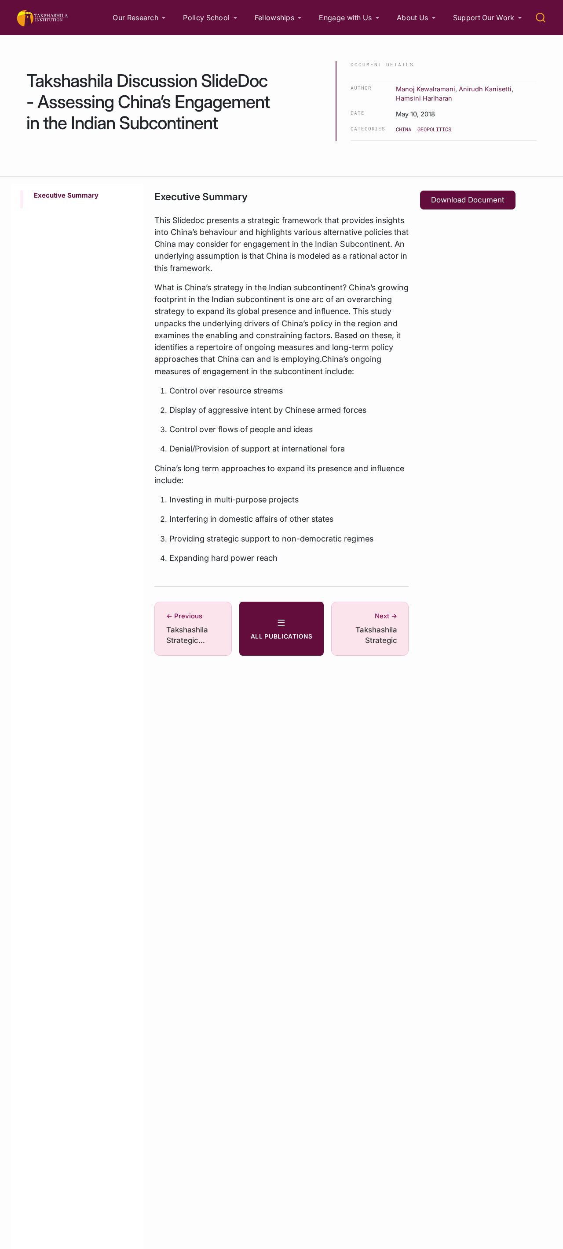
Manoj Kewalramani (425, 89)
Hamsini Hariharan (424, 98)
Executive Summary (66, 195)
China (403, 129)
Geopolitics (434, 129)
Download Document (468, 199)
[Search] (540, 17)
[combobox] (541, 17)
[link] (139, 18)
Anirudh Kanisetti (485, 89)
